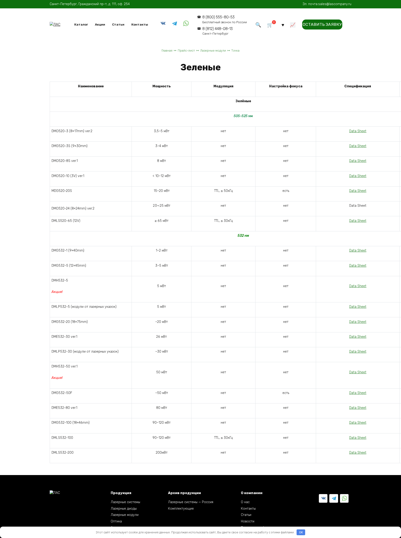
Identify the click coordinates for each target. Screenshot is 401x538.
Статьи (118, 24)
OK (301, 532)
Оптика (116, 521)
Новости (247, 521)
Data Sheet (357, 131)
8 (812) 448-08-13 (217, 31)
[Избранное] (283, 24)
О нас (245, 502)
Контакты (139, 24)
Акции (100, 24)
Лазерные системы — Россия (190, 502)
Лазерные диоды (124, 509)
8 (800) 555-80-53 (224, 19)
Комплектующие (181, 509)
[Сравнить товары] (292, 24)
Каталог (81, 24)
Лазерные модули (125, 515)
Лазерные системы (125, 502)
